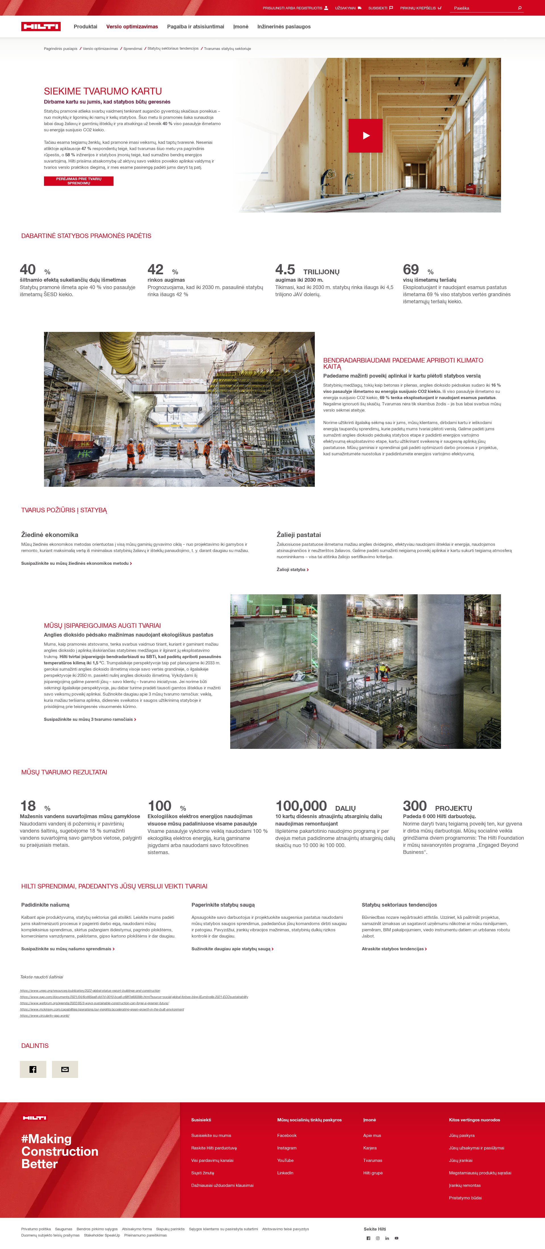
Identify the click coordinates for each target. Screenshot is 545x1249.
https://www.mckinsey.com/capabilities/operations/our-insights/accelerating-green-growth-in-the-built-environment (102, 1009)
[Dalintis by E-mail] (65, 1069)
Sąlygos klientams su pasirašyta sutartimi (223, 1229)
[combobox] (487, 7)
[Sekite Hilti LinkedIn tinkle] (387, 1238)
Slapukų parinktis (170, 1229)
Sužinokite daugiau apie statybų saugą (231, 948)
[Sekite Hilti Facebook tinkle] (368, 1238)
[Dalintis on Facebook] (33, 1069)
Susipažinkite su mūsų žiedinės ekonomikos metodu (75, 563)
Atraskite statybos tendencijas (393, 948)
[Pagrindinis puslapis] (41, 26)
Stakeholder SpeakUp (102, 1235)
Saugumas (63, 1229)
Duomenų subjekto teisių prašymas (50, 1235)
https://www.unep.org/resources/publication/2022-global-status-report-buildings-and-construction (90, 990)
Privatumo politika (36, 1229)
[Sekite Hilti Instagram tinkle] (378, 1238)
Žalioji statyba (291, 569)
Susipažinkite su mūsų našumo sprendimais (66, 948)
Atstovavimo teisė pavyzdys (285, 1229)
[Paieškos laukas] (519, 7)
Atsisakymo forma (137, 1229)
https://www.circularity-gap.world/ (44, 1015)
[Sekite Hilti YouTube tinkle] (396, 1238)
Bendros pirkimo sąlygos (97, 1229)
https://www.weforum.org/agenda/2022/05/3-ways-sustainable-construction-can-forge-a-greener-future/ (94, 1003)
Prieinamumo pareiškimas (145, 1235)
